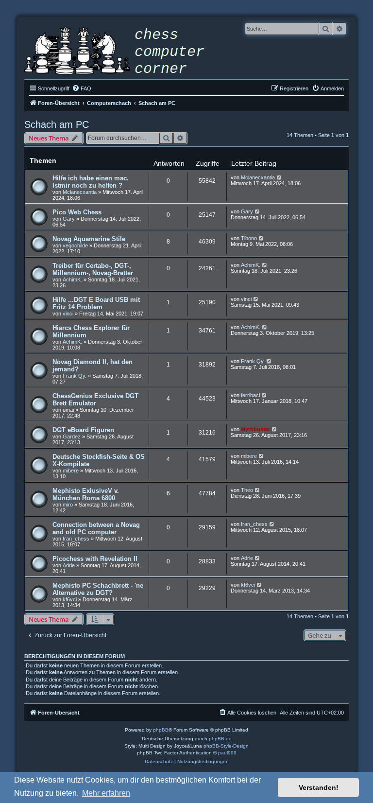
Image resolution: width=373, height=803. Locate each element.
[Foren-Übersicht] (121, 52)
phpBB (161, 730)
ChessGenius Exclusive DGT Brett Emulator (95, 399)
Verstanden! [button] (319, 787)
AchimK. (72, 279)
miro (68, 504)
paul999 (227, 752)
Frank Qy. (74, 376)
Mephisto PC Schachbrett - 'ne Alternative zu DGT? (97, 589)
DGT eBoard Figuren (83, 430)
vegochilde (75, 245)
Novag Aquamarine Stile (88, 239)
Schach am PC (56, 124)
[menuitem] (81, 88)
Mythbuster (255, 429)
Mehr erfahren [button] (106, 793)
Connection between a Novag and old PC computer (96, 528)
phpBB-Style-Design (226, 746)
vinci (68, 313)
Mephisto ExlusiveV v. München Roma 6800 (85, 494)
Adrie (69, 565)
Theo (247, 490)
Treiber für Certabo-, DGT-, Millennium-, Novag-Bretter (92, 269)
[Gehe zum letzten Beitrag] (279, 177)
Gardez (72, 436)
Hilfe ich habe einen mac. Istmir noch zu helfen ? (90, 182)
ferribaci (250, 395)
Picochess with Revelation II (94, 558)
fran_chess (76, 538)
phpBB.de (220, 738)
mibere (71, 470)
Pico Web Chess (77, 212)
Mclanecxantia (80, 192)
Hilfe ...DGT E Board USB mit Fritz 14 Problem (96, 303)
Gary (69, 219)
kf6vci (70, 599)
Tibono (249, 238)
